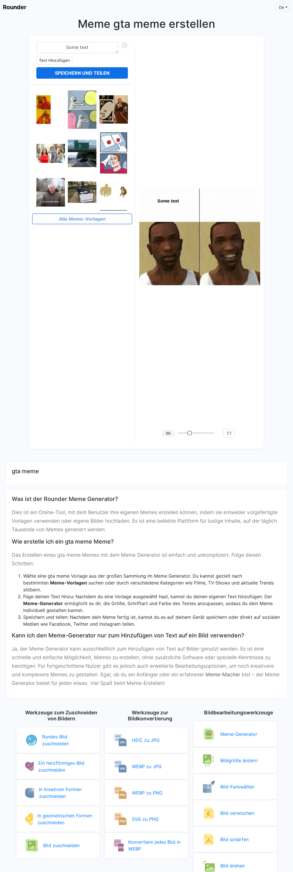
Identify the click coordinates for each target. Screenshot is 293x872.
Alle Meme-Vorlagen (82, 219)
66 (168, 433)
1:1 (228, 433)
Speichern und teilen (82, 73)
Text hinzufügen (54, 60)
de (281, 7)
